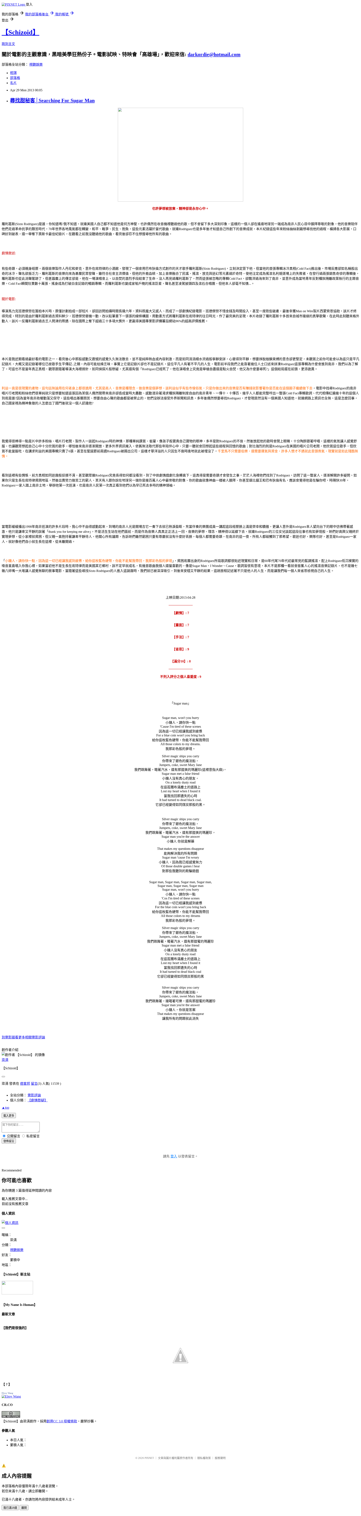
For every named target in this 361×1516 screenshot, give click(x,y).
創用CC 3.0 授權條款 (62, 1421)
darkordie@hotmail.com (214, 54)
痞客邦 (25, 1083)
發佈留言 (8, 1141)
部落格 (15, 78)
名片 (13, 83)
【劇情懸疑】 (38, 1100)
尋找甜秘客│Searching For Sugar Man (52, 100)
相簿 (13, 73)
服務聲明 (220, 1458)
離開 (24, 1507)
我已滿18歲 (10, 1507)
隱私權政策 (204, 1458)
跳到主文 (8, 44)
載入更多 (8, 1115)
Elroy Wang (7, 1393)
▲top (5, 1107)
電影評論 (34, 1095)
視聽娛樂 (36, 64)
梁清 (5, 1060)
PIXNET (149, 1458)
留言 (34, 1083)
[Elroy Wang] (11, 1396)
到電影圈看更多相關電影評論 (23, 1037)
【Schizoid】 (20, 32)
